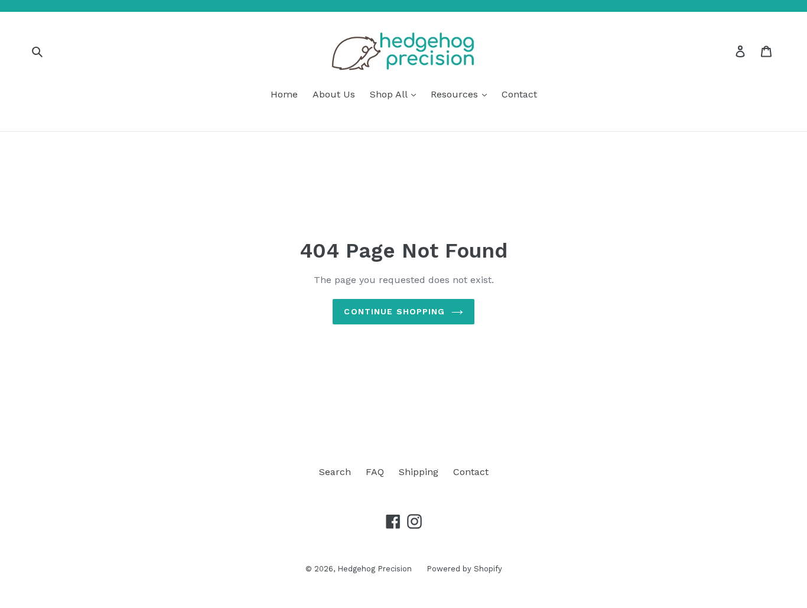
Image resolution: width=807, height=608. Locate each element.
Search (335, 471)
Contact (519, 94)
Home (284, 94)
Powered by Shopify (464, 568)
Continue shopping (394, 311)
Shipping (418, 471)
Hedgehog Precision (374, 568)
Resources (456, 94)
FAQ (375, 471)
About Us (334, 94)
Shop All (390, 94)
